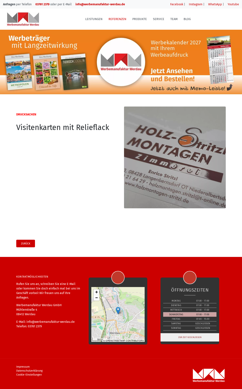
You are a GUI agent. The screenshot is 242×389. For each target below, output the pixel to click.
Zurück (25, 243)
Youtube (233, 4)
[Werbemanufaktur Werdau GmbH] (23, 19)
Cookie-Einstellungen (29, 374)
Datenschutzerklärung (29, 370)
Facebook (176, 4)
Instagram (195, 4)
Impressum (23, 366)
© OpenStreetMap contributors (123, 340)
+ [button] (96, 292)
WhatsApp (214, 4)
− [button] (96, 297)
